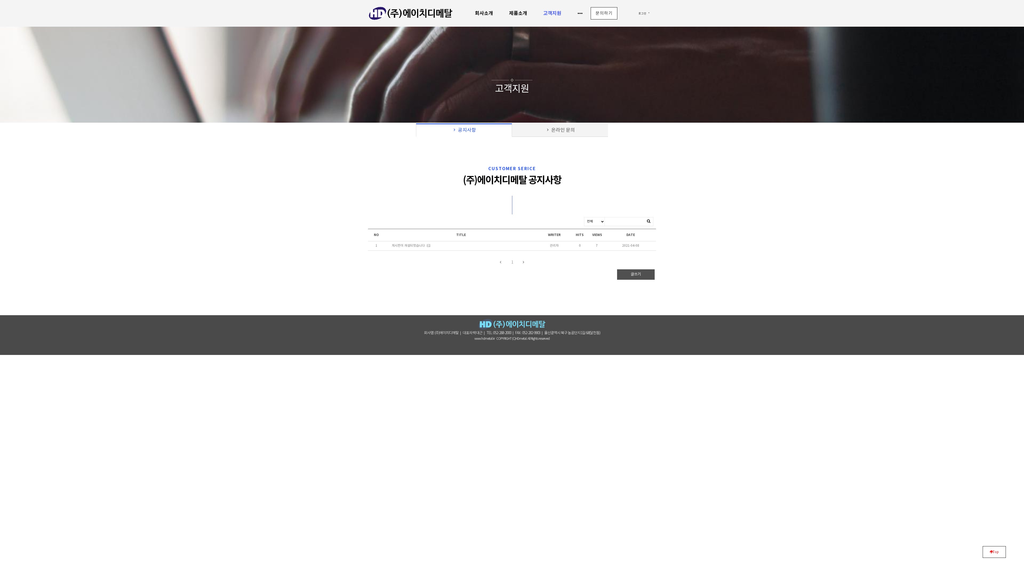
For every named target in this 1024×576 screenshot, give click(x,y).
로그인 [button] (642, 13)
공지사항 (464, 130)
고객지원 (552, 13)
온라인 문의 (560, 130)
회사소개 (484, 13)
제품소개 (518, 13)
